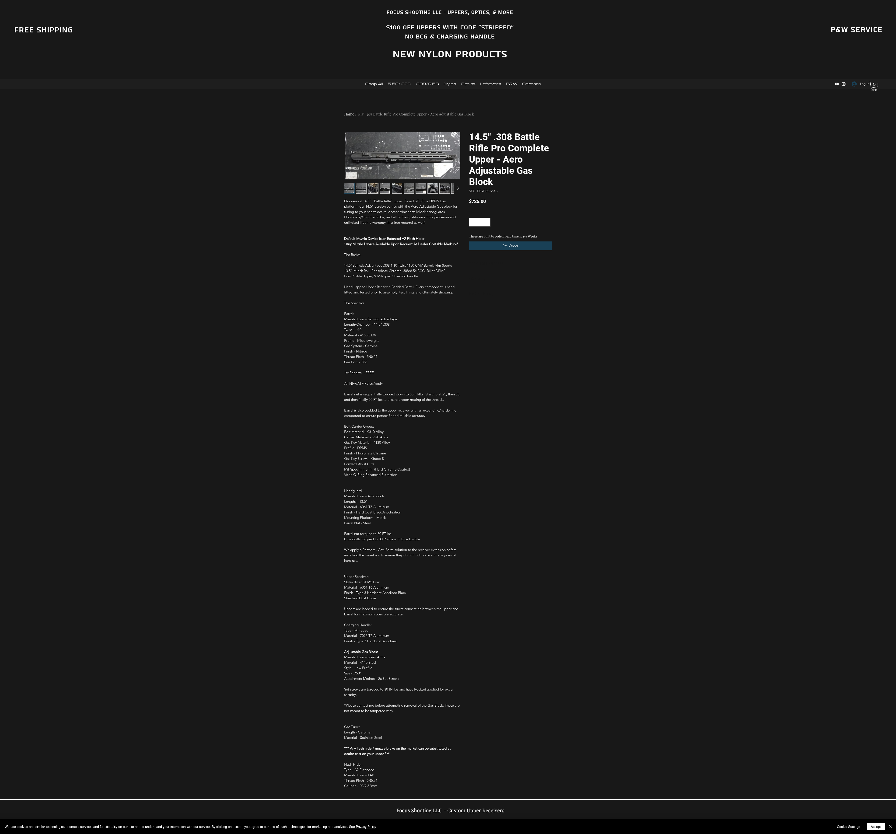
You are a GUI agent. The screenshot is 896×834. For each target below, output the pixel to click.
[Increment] (487, 222)
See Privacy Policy (362, 826)
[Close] (890, 826)
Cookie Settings (848, 826)
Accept (876, 826)
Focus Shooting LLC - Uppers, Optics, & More (449, 12)
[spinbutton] (480, 222)
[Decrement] (473, 222)
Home (349, 114)
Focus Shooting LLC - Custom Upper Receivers (450, 810)
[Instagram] (843, 84)
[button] (874, 86)
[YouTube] (836, 84)
